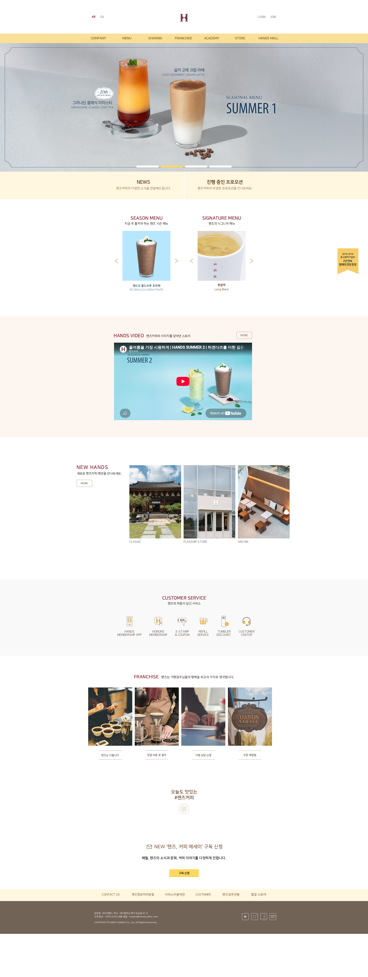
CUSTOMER (203, 894)
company (98, 38)
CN (102, 17)
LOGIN (262, 17)
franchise (183, 38)
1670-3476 (111, 916)
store (240, 38)
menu (126, 38)
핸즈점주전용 (231, 894)
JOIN (273, 17)
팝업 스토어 (258, 894)
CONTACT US (111, 894)
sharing (155, 38)
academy (211, 38)
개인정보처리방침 (142, 894)
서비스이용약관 (175, 894)
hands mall (268, 38)
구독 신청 (184, 873)
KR (94, 17)
